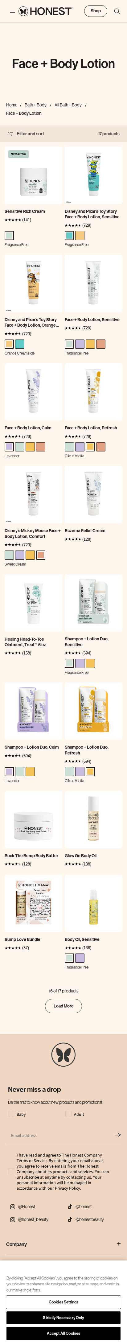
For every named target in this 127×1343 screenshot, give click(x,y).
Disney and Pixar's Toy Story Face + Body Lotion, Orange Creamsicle (31, 322)
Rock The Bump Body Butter (31, 855)
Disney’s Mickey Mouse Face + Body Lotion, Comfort (33, 533)
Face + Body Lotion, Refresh (91, 428)
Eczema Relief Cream (85, 530)
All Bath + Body (68, 105)
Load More (64, 1006)
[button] (114, 11)
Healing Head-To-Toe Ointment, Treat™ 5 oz (25, 642)
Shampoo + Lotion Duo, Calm (32, 747)
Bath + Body (36, 105)
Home (11, 105)
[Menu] (9, 11)
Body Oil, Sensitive (82, 939)
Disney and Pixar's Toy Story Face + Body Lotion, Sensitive (92, 214)
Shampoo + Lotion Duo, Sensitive (87, 641)
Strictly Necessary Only (63, 1317)
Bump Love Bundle (22, 939)
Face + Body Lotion (24, 113)
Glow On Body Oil (80, 855)
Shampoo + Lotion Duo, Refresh (87, 750)
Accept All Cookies (63, 1333)
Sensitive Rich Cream (25, 211)
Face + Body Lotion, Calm (28, 428)
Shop (96, 10)
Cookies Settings (63, 1302)
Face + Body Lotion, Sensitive (92, 319)
